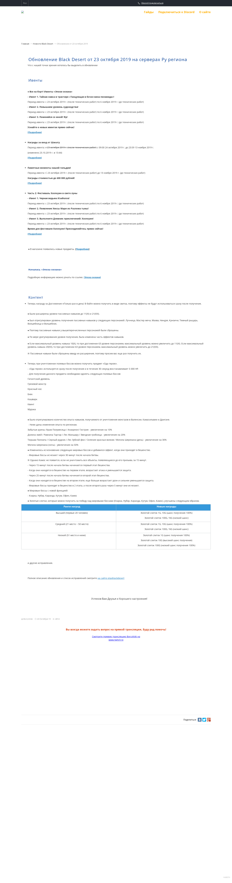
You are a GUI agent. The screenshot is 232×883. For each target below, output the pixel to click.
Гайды (149, 12)
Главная (25, 43)
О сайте (205, 12)
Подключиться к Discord (176, 12)
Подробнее (82, 249)
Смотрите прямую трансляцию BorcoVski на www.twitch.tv (116, 638)
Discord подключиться (152, 3)
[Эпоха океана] (92, 277)
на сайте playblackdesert (111, 578)
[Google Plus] (209, 720)
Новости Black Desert (43, 43)
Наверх (226, 877)
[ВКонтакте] (200, 720)
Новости (133, 12)
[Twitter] (204, 720)
